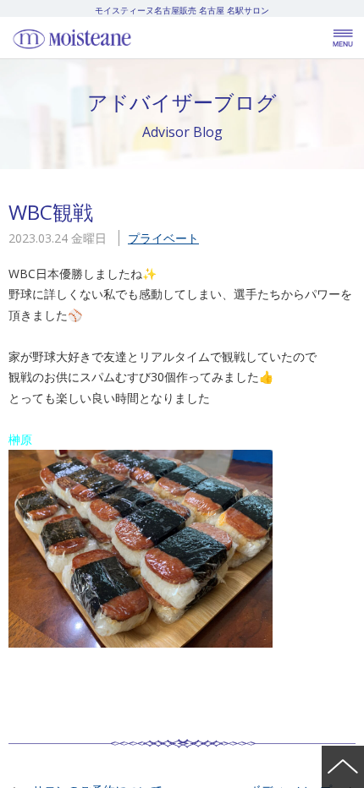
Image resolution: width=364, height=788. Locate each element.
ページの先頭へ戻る (343, 767)
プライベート (163, 238)
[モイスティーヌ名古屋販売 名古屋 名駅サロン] (110, 38)
